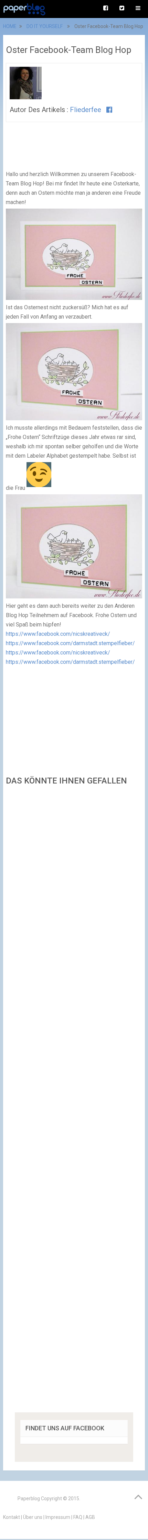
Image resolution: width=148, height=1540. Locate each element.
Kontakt (11, 1517)
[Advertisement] (74, 1101)
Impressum (57, 1517)
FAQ (77, 1517)
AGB (90, 1517)
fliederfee (85, 110)
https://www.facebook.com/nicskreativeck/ (58, 634)
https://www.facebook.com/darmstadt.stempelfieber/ (70, 643)
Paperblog (29, 1498)
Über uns (32, 1517)
